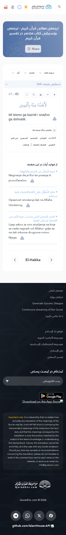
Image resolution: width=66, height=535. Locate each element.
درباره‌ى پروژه (56, 297)
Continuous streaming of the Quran (42, 309)
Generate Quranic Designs (47, 303)
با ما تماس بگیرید (54, 316)
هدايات (26, 145)
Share (35, 48)
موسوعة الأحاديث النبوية (50, 337)
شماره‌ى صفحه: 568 (48, 84)
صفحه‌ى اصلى (56, 290)
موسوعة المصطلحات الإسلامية (46, 344)
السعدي (24, 138)
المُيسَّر (43, 138)
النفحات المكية (39, 145)
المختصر (33, 138)
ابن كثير (14, 138)
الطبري (52, 145)
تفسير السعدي (55, 357)
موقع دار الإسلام (54, 331)
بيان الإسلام (56, 350)
